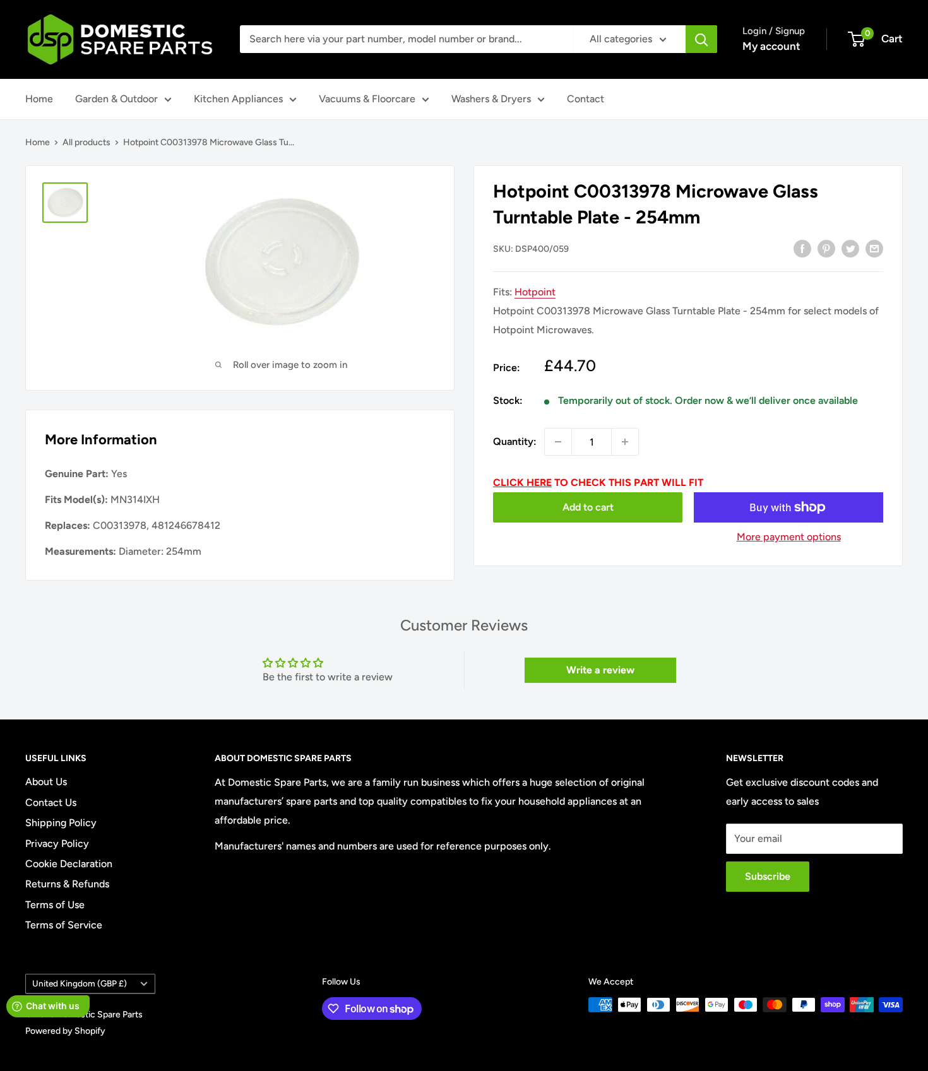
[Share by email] (874, 248)
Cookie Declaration (68, 864)
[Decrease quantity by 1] (558, 442)
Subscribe (767, 876)
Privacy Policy (57, 843)
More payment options (789, 537)
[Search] (701, 39)
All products (86, 142)
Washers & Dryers (491, 99)
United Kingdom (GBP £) (79, 983)
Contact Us (50, 802)
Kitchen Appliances (238, 99)
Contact (585, 99)
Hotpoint (535, 292)
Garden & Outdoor (116, 99)
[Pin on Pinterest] (826, 248)
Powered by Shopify (65, 1031)
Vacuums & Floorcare (367, 99)
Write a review (600, 670)
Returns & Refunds (67, 884)
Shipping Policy (61, 823)
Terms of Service (63, 925)
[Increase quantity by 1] (625, 442)
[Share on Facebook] (802, 248)
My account (771, 46)
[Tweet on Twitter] (850, 248)
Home (39, 99)
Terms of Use (55, 905)
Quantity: (515, 441)
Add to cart (588, 507)
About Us (46, 782)
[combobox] (406, 39)
